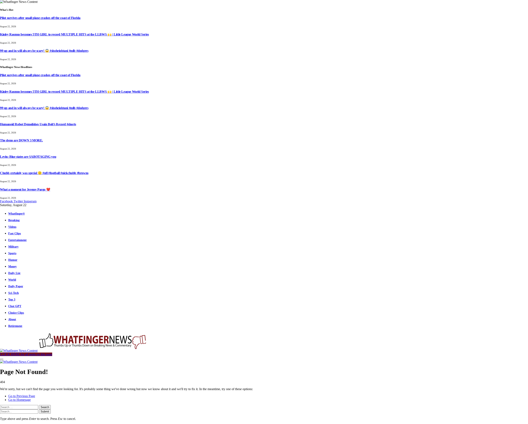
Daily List (14, 273)
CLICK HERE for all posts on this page (26, 354)
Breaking (14, 220)
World (12, 279)
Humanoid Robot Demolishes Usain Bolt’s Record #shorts (38, 124)
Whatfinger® (16, 213)
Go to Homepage (19, 399)
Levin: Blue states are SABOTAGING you (28, 156)
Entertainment (17, 240)
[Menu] (1, 359)
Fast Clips (14, 233)
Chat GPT (14, 306)
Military (13, 246)
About (12, 319)
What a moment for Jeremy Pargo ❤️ (25, 189)
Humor (12, 259)
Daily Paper (15, 286)
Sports (12, 253)
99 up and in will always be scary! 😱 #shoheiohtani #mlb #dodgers (44, 50)
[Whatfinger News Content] (74, 350)
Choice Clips (16, 312)
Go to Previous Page (21, 396)
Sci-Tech (13, 293)
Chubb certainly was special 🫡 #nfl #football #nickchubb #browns (44, 173)
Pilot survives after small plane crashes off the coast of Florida (40, 18)
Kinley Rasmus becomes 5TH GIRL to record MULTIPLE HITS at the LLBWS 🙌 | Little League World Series (74, 34)
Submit (45, 411)
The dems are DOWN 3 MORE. (21, 140)
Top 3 (11, 299)
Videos (12, 226)
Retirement (15, 326)
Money (12, 266)
